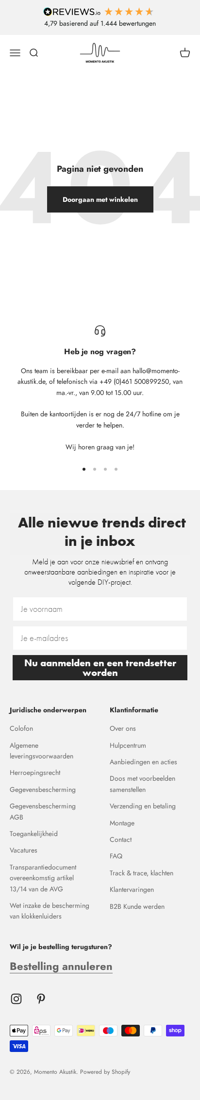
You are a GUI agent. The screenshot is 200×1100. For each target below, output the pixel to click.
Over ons (123, 728)
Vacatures (23, 850)
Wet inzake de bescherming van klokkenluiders (49, 911)
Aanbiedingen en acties (143, 762)
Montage (122, 823)
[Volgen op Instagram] (16, 998)
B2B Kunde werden (137, 906)
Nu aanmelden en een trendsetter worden (100, 668)
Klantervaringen (132, 889)
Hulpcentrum (128, 745)
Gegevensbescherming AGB (43, 811)
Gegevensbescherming (43, 789)
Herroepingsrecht (35, 772)
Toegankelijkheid (34, 833)
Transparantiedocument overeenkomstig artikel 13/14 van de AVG (43, 878)
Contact (121, 839)
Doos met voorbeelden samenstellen (142, 783)
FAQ (116, 856)
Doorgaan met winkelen (100, 199)
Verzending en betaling (143, 806)
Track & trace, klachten (141, 873)
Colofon (21, 728)
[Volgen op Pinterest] (41, 998)
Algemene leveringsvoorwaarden (41, 750)
